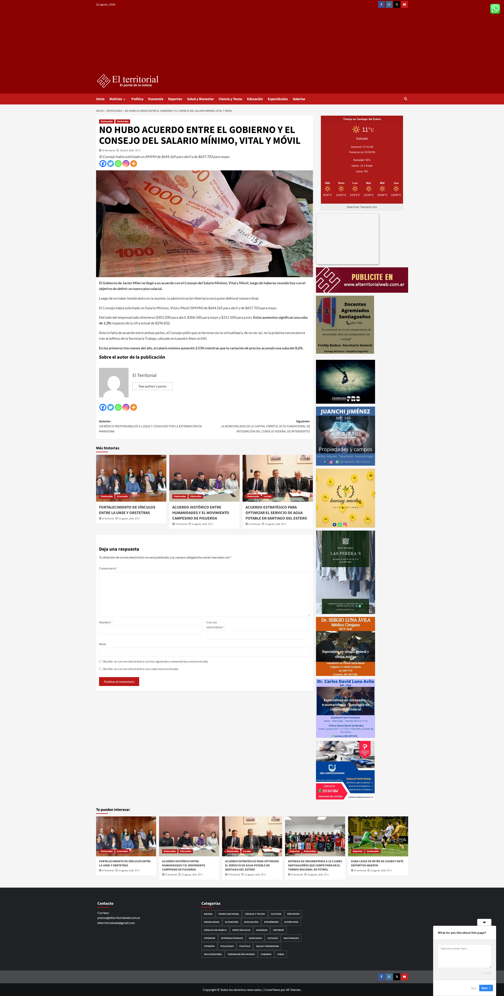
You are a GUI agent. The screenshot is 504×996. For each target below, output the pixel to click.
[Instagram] (125, 163)
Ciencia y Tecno (230, 99)
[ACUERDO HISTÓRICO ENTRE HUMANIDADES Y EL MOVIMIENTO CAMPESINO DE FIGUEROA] (204, 478)
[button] (405, 99)
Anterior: (150, 426)
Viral (280, 954)
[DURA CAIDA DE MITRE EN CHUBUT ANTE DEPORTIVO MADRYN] (378, 836)
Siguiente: (265, 426)
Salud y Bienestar (200, 99)
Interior (209, 938)
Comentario (108, 568)
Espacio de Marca (215, 930)
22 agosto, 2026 (126, 518)
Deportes (175, 99)
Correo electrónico (215, 624)
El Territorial (108, 150)
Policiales (227, 946)
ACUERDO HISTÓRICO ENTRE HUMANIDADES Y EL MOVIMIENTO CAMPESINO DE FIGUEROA (200, 513)
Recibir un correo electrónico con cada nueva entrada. (141, 669)
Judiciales (255, 938)
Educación (255, 99)
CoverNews (272, 989)
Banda (208, 913)
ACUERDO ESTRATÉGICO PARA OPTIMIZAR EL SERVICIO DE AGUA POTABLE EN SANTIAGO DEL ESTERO (276, 513)
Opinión (209, 946)
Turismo (266, 954)
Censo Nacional (228, 913)
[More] (133, 163)
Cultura (276, 913)
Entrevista (291, 921)
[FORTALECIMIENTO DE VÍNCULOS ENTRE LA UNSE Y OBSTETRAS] (131, 478)
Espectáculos (278, 99)
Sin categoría (213, 954)
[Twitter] (110, 163)
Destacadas (107, 121)
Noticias (115, 99)
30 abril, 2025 (127, 150)
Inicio (100, 99)
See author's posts (153, 386)
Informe (278, 930)
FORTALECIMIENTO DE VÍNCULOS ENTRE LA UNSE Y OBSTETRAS (127, 510)
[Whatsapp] (118, 163)
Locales (267, 496)
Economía (155, 99)
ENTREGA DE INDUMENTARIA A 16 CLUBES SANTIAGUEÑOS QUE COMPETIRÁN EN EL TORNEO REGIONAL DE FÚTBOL (315, 865)
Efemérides (271, 921)
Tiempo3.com (368, 207)
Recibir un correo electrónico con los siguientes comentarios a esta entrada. (155, 661)
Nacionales (122, 121)
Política (137, 99)
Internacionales (232, 938)
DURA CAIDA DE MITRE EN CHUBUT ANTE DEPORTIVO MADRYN (377, 863)
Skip (473, 988)
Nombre (105, 622)
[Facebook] (102, 163)
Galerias (299, 99)
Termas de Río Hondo (241, 954)
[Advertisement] (252, 44)
